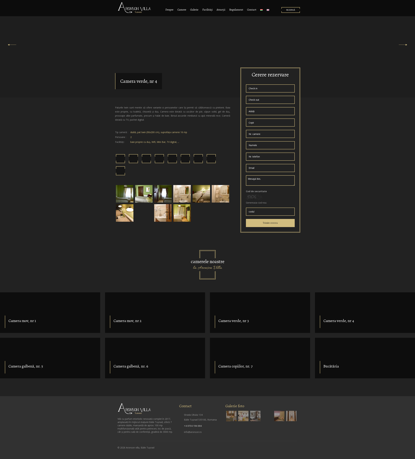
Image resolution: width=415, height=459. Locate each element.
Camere (181, 10)
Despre (169, 10)
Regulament (236, 10)
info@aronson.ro (193, 432)
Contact (251, 10)
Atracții (221, 10)
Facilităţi (207, 10)
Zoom (124, 194)
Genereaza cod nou (256, 202)
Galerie (194, 10)
